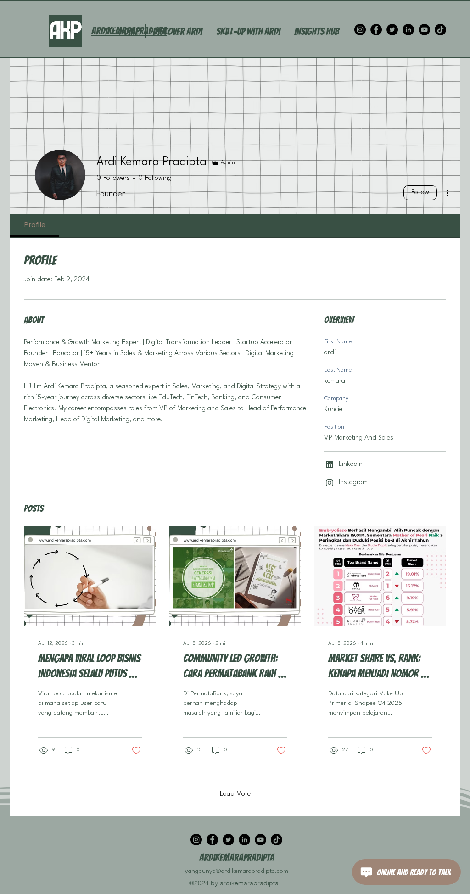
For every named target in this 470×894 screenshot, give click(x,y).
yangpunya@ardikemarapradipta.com (236, 871)
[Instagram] (360, 29)
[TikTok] (440, 29)
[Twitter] (392, 29)
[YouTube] (424, 29)
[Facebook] (376, 29)
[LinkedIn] (408, 29)
